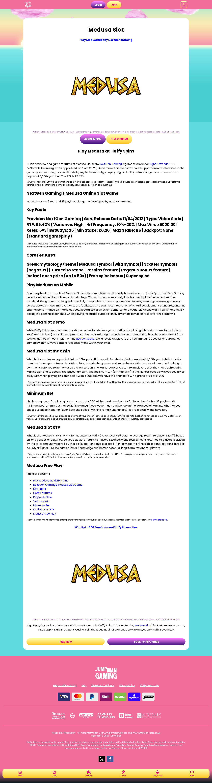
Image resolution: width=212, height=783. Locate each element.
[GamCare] (58, 716)
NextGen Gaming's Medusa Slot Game (57, 485)
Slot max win (41, 501)
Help (83, 685)
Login (98, 5)
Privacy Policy (127, 685)
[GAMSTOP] (86, 715)
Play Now (119, 139)
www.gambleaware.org (115, 732)
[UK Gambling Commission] (106, 715)
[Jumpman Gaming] (106, 678)
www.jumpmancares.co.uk (146, 732)
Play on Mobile (42, 497)
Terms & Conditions (102, 685)
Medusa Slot (143, 625)
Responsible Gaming (65, 685)
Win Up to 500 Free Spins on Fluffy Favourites (106, 527)
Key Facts (39, 489)
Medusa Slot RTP (43, 509)
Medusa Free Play (44, 514)
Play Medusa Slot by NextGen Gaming (106, 40)
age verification (86, 339)
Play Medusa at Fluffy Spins (50, 480)
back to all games (146, 642)
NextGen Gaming (110, 164)
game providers (159, 519)
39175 (33, 745)
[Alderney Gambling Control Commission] (149, 715)
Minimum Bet (41, 505)
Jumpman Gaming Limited (67, 742)
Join (114, 5)
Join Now (93, 139)
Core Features (42, 493)
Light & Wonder (160, 164)
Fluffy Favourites (149, 685)
